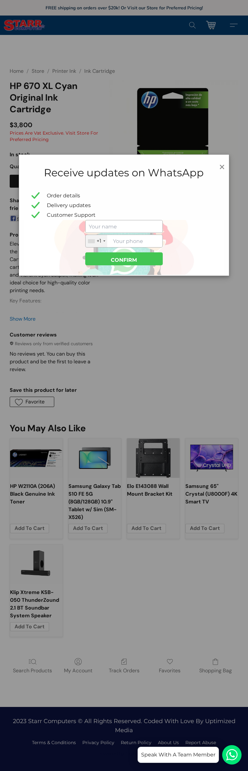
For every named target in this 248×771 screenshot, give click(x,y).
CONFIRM (124, 260)
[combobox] (96, 241)
